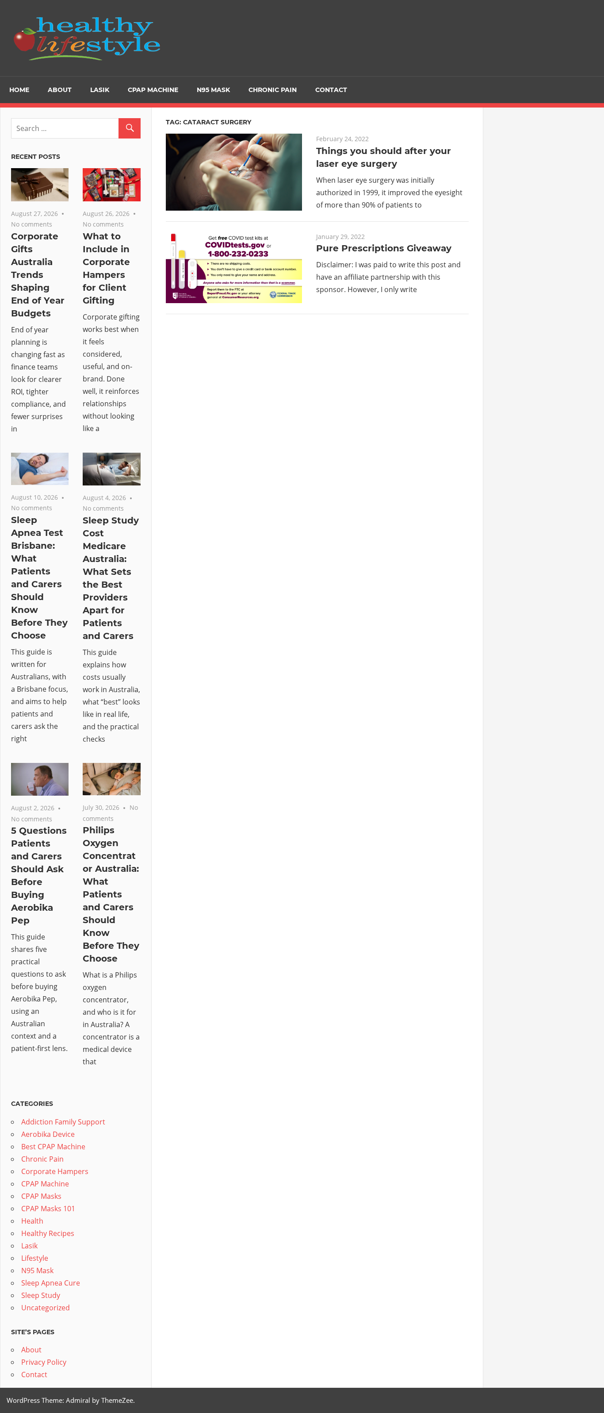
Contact (331, 90)
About (60, 90)
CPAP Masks (41, 1196)
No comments (31, 224)
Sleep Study (40, 1295)
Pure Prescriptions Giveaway (383, 248)
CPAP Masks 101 (48, 1208)
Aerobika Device (48, 1134)
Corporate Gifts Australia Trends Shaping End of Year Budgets (38, 275)
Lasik (99, 90)
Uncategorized (45, 1308)
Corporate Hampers (54, 1171)
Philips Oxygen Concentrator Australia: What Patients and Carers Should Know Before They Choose (111, 894)
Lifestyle (34, 1258)
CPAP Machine (153, 90)
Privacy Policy (43, 1362)
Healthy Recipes (47, 1233)
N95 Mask (213, 90)
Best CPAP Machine (53, 1146)
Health (32, 1221)
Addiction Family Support (63, 1122)
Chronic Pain (272, 90)
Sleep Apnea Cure (50, 1283)
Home (19, 90)
